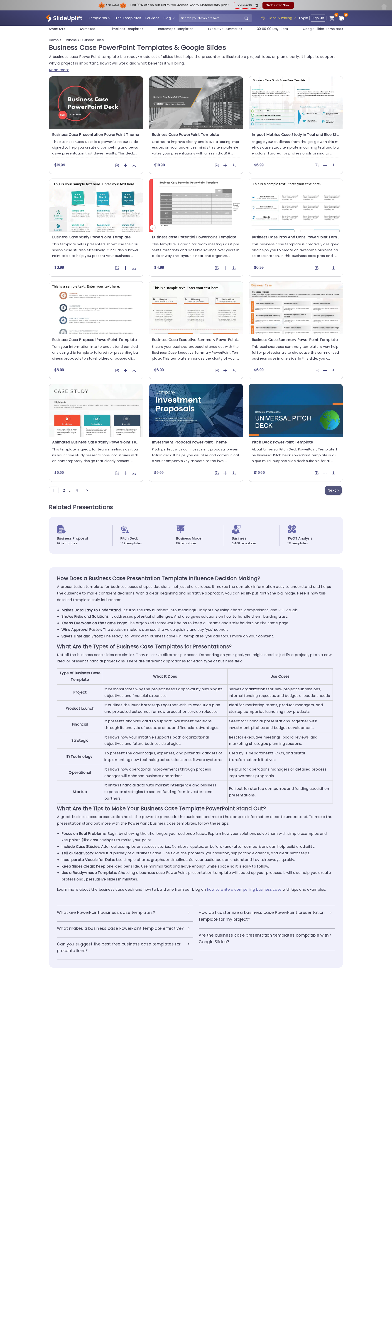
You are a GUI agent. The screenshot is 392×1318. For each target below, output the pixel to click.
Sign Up (318, 18)
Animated (88, 29)
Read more (59, 69)
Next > (333, 490)
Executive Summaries (225, 29)
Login (303, 18)
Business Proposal (72, 538)
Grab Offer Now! (278, 5)
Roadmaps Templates (176, 29)
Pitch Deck (129, 538)
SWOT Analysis (299, 538)
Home (54, 40)
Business (70, 40)
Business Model (189, 538)
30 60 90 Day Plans (272, 29)
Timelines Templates (126, 29)
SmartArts (57, 29)
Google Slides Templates (323, 29)
